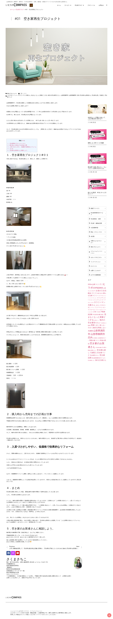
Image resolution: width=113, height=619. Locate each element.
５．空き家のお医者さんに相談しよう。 (17, 150)
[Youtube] (18, 553)
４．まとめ (10, 148)
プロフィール (91, 5)
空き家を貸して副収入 (98, 95)
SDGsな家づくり (94, 284)
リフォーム (91, 309)
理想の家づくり (94, 340)
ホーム (59, 5)
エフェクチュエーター (98, 299)
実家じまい (95, 325)
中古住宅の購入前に (98, 314)
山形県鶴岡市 (72, 95)
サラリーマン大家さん (24, 95)
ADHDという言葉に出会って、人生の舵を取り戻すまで (97, 118)
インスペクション (93, 297)
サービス (67, 5)
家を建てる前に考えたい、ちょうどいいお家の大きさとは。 (97, 167)
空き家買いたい (91, 360)
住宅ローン (96, 320)
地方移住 (103, 323)
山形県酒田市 (64, 95)
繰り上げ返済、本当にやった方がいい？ (97, 193)
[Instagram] (13, 553)
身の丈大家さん (100, 360)
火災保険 (95, 338)
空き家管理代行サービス (98, 358)
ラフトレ (93, 307)
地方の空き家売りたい (54, 95)
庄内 (78, 95)
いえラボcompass (12, 95)
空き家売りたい (94, 355)
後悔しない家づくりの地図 (96, 143)
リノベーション (100, 307)
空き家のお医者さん (85, 95)
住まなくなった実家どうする (39, 95)
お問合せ (101, 5)
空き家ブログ (78, 5)
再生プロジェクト (12, 93)
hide (23, 140)
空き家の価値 (99, 347)
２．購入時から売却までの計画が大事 (17, 145)
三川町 (94, 312)
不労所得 (98, 311)
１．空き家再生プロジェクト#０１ (16, 143)
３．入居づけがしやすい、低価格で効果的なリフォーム (21, 147)
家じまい (102, 325)
